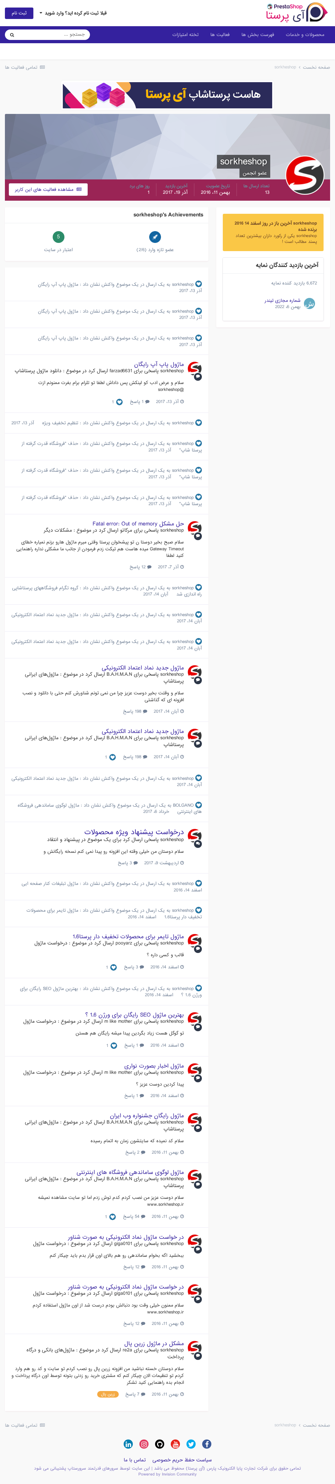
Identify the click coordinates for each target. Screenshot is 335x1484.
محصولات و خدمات (305, 34)
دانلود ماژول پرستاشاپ (38, 371)
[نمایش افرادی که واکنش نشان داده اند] (119, 402)
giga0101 (123, 1244)
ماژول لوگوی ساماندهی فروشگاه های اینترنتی (130, 1172)
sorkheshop (183, 284)
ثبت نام (19, 13)
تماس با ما (135, 1460)
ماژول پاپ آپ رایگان (58, 284)
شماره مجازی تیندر (283, 300)
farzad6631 (121, 371)
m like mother (118, 1021)
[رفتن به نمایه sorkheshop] (194, 368)
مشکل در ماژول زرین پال (154, 1343)
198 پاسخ (133, 711)
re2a (127, 1350)
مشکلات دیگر (58, 530)
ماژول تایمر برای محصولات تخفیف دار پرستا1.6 (128, 936)
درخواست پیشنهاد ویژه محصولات (134, 832)
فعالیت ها (220, 34)
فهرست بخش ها (257, 34)
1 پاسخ (137, 401)
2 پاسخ (133, 1152)
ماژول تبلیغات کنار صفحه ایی (50, 883)
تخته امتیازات (185, 34)
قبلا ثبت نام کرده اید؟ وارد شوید (74, 13)
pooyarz (123, 943)
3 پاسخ (125, 863)
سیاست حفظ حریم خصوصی (182, 1460)
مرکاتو (126, 530)
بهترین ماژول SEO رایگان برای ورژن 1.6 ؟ (134, 1015)
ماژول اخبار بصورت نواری (154, 1066)
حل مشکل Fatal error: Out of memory (138, 524)
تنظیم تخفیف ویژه (59, 423)
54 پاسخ (132, 1216)
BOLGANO (183, 805)
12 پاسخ (138, 567)
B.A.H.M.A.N (119, 674)
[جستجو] (12, 34)
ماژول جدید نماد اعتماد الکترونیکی (44, 614)
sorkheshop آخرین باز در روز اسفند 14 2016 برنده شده (276, 226)
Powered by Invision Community (167, 1474)
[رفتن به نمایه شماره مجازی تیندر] (309, 303)
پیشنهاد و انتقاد (63, 840)
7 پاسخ (133, 1394)
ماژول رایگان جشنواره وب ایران (147, 1115)
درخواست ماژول (50, 943)
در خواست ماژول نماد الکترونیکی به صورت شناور (126, 1237)
